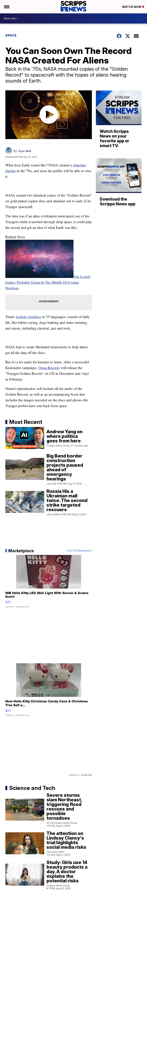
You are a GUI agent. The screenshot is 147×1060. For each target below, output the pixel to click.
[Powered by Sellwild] (86, 775)
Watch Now (132, 7)
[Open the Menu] (6, 6)
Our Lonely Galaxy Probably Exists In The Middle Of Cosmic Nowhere (48, 282)
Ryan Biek (24, 151)
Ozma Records (49, 367)
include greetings (28, 316)
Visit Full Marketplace (79, 550)
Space (11, 35)
